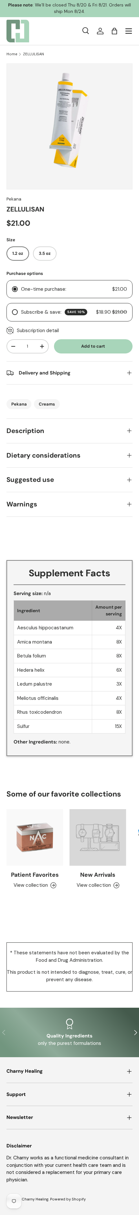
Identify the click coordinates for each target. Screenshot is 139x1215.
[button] (114, 31)
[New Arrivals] (98, 837)
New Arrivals (97, 875)
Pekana (13, 199)
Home (11, 54)
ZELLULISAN (33, 54)
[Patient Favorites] (34, 837)
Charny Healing (35, 1199)
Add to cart (93, 346)
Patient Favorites (35, 875)
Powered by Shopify (68, 1199)
